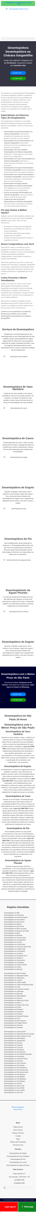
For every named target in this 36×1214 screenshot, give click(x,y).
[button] (18, 38)
